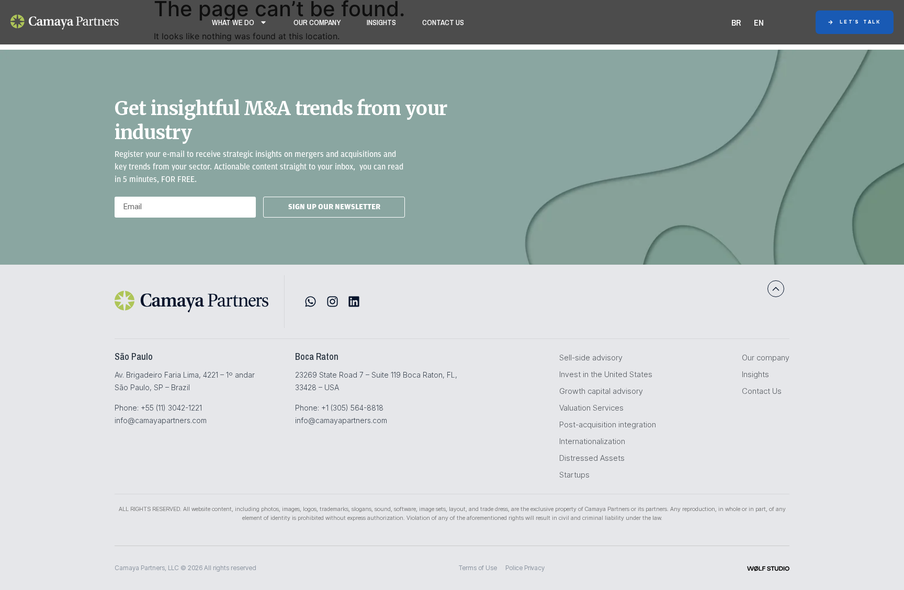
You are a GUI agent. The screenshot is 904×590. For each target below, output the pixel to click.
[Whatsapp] (310, 301)
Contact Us (443, 22)
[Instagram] (332, 301)
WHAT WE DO (233, 22)
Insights (381, 22)
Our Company (317, 22)
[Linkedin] (354, 301)
